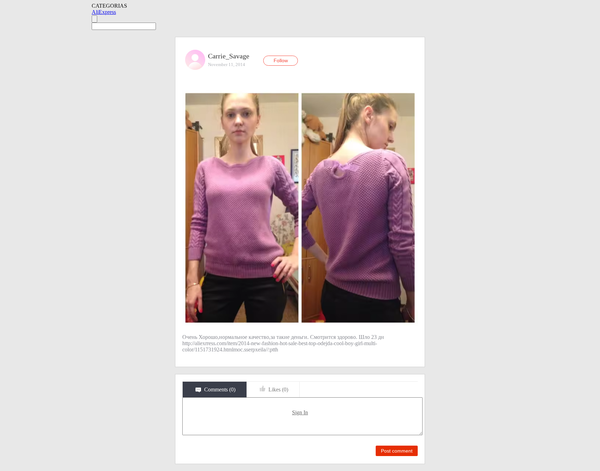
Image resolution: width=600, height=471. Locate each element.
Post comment (396, 451)
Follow (281, 60)
